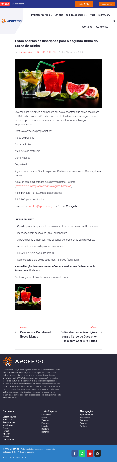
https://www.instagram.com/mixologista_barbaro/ (43, 186)
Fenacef (6, 437)
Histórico (45, 432)
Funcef (6, 431)
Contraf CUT (8, 439)
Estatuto (45, 423)
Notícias (83, 426)
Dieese (6, 428)
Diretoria (45, 429)
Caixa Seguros (9, 417)
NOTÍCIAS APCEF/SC (46, 52)
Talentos (45, 420)
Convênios (46, 415)
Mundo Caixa (9, 419)
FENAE (45, 417)
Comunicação (25, 52)
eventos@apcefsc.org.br (41, 206)
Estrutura (84, 420)
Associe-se (85, 417)
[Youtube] (90, 453)
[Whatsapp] (82, 453)
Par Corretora (9, 422)
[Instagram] (97, 453)
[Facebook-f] (74, 453)
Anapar (6, 434)
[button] (84, 4)
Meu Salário (8, 425)
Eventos (83, 423)
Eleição (45, 426)
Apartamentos (86, 415)
